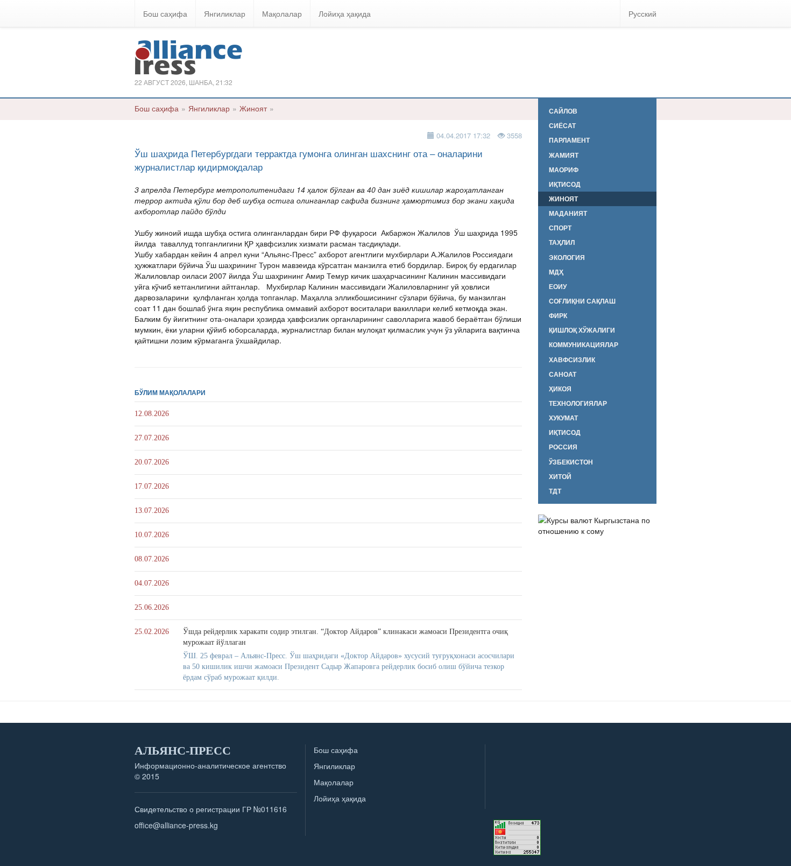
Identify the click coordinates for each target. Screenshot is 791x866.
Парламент (569, 140)
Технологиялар (578, 403)
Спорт (560, 228)
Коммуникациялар (583, 344)
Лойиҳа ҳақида (345, 13)
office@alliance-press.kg (176, 825)
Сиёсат (562, 125)
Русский (642, 13)
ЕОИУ (558, 286)
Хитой (560, 476)
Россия (563, 447)
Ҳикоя (560, 388)
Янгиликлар (224, 13)
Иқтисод (565, 184)
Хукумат (563, 418)
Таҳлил (562, 242)
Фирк (558, 315)
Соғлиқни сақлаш (582, 301)
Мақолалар (282, 13)
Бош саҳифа (165, 13)
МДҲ (556, 272)
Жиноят (253, 108)
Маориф (563, 169)
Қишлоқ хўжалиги (582, 330)
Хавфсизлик (572, 359)
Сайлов (563, 111)
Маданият (568, 213)
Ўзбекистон (571, 462)
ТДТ (555, 491)
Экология (567, 257)
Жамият (563, 155)
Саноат (562, 374)
